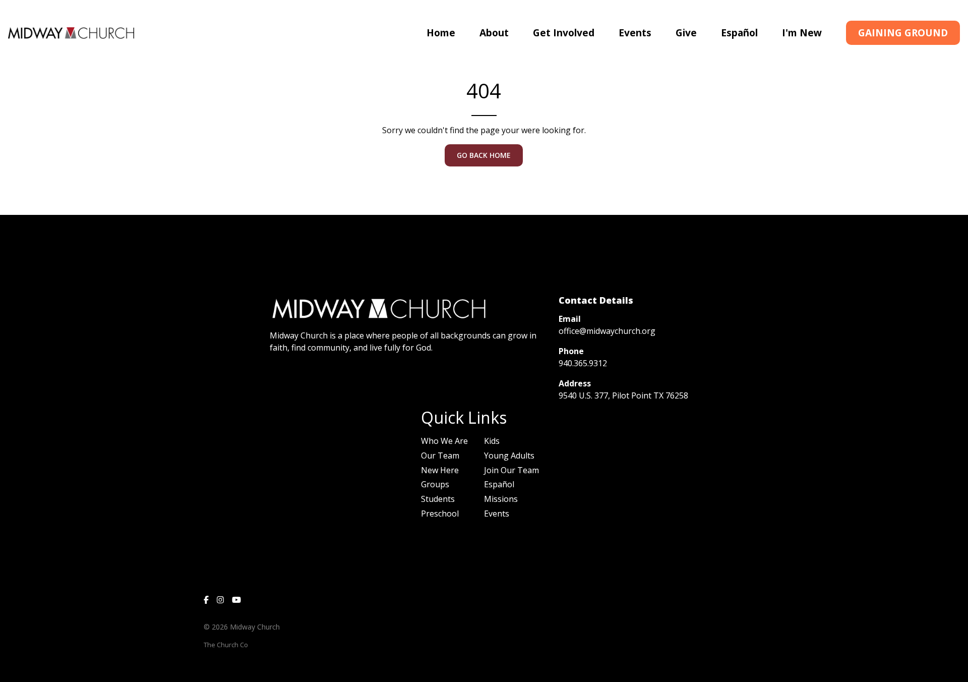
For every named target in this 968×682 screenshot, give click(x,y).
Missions (501, 498)
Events (496, 513)
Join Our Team (511, 470)
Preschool (440, 513)
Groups (435, 484)
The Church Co (226, 644)
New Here (440, 470)
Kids (492, 440)
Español (499, 484)
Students (438, 498)
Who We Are (444, 440)
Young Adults (509, 455)
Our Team (440, 455)
